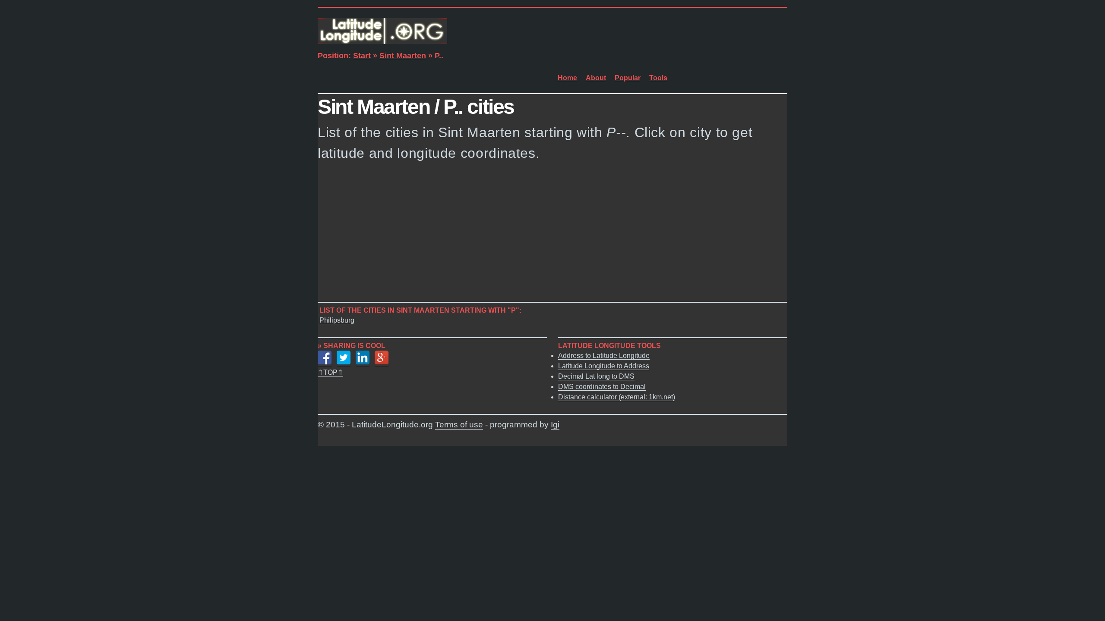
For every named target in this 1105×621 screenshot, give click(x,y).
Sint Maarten (402, 55)
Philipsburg (336, 320)
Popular (628, 78)
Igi (555, 424)
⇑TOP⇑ (330, 372)
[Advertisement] (552, 234)
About (596, 78)
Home (567, 78)
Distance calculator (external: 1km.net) (616, 397)
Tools (658, 78)
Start (362, 55)
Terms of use (459, 424)
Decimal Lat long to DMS (596, 376)
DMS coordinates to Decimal (602, 386)
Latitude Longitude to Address (603, 366)
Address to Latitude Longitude (604, 355)
